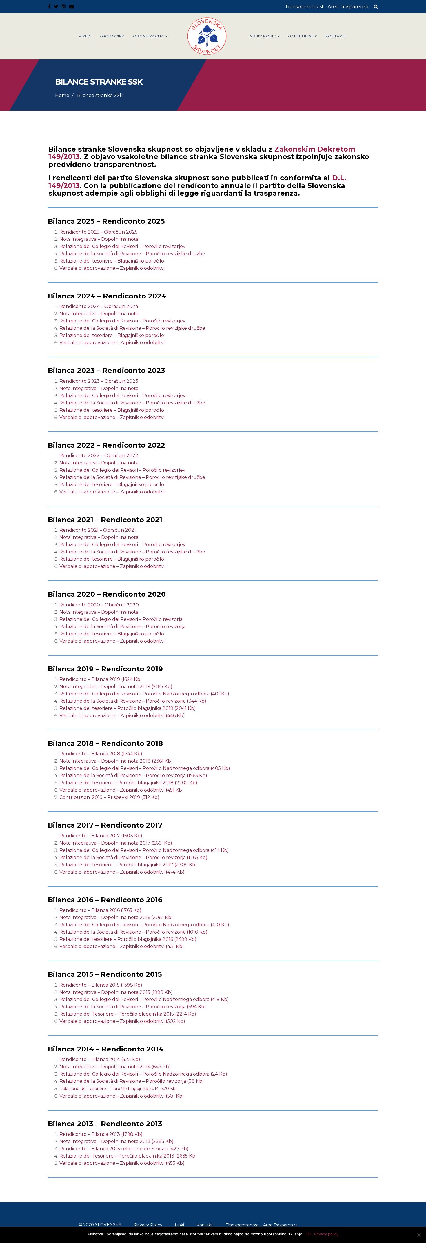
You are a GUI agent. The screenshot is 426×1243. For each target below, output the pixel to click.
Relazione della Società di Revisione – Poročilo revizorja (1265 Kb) (133, 857)
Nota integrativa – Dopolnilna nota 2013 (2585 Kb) (116, 1141)
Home (62, 95)
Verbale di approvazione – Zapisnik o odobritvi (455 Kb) (122, 1163)
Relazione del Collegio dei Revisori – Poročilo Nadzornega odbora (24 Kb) (143, 1074)
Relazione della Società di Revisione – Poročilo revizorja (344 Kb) (132, 701)
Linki (179, 1225)
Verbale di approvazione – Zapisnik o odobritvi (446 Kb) (122, 715)
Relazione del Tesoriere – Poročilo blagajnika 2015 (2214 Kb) (127, 1014)
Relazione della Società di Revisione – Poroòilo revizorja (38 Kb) (131, 1081)
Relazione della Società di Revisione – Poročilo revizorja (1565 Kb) (133, 775)
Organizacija (148, 36)
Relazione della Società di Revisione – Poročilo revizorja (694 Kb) (132, 1006)
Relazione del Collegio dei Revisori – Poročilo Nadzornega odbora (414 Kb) (144, 850)
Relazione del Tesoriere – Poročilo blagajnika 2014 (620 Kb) (118, 1088)
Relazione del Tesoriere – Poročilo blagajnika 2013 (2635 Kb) (128, 1156)
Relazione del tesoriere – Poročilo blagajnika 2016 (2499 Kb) (127, 939)
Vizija (85, 36)
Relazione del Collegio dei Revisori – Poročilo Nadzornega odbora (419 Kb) (144, 999)
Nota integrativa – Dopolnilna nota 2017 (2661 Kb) (115, 843)
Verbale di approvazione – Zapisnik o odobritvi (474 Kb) (122, 872)
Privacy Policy (148, 1225)
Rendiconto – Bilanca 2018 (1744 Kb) (100, 754)
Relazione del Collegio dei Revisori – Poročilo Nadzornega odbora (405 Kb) (144, 768)
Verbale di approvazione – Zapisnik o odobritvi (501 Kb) (121, 1096)
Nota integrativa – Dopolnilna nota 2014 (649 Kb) (115, 1066)
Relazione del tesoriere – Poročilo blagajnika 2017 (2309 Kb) (128, 864)
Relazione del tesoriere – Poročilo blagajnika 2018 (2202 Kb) (128, 782)
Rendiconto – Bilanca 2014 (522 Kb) (99, 1059)
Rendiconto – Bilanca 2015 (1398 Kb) (100, 985)
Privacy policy (326, 1234)
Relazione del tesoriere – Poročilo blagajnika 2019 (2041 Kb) (127, 708)
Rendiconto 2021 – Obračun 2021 (97, 530)
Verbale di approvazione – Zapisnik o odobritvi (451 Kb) (121, 790)
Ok (308, 1234)
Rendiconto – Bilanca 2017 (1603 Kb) (100, 836)
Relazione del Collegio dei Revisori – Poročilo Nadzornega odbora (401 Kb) (144, 694)
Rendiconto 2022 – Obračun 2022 (99, 455)
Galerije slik (302, 36)
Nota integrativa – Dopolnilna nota (99, 239)
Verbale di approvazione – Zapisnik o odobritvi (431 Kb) (121, 946)
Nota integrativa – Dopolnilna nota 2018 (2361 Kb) (116, 761)
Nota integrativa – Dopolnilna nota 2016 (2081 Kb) (116, 917)
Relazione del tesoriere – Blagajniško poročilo (111, 261)
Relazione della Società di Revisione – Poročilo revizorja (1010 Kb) (133, 932)
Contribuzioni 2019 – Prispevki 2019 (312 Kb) (109, 797)
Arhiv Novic (263, 36)
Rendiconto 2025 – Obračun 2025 (98, 232)
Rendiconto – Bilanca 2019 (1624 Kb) (100, 679)
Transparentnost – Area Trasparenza (262, 1225)
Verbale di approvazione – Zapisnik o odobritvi (112, 268)
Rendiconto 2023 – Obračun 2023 (99, 381)
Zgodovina (112, 36)
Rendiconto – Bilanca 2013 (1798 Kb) (101, 1134)
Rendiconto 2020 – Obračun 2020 (99, 605)
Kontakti (335, 36)
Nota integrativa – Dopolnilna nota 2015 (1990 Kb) (116, 992)
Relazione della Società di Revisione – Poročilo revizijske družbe (132, 253)
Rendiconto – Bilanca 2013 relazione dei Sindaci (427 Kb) (124, 1148)
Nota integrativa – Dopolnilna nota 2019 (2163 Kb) (115, 686)
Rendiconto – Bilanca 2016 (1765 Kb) (100, 910)
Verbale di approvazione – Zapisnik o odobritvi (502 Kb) (122, 1021)
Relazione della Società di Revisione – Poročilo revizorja (122, 626)
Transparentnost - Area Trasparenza (326, 6)
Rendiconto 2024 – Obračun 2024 (98, 306)
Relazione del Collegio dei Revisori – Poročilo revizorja (121, 619)
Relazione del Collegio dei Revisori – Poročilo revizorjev (122, 246)
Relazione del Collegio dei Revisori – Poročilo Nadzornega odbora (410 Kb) (144, 924)
